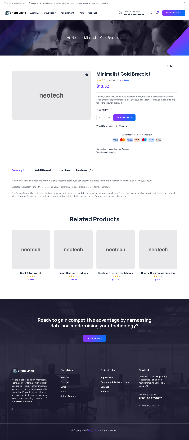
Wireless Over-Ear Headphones (115, 272)
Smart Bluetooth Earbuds (73, 272)
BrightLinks (93, 430)
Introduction (111, 149)
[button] (87, 75)
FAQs (81, 12)
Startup (112, 152)
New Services (123, 149)
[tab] (23, 172)
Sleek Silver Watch (31, 272)
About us (34, 12)
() (111, 80)
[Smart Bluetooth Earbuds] (73, 249)
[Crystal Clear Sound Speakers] (158, 249)
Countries (49, 12)
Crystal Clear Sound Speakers (158, 272)
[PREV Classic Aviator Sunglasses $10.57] (167, 66)
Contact (92, 12)
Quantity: (102, 110)
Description (20, 170)
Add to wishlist (105, 126)
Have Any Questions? (132, 11)
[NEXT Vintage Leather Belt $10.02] (174, 66)
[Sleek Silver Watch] (31, 249)
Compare (123, 126)
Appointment (67, 12)
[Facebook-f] (12, 409)
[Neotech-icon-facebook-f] (184, 3)
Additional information (52, 170)
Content (104, 152)
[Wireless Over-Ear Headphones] (115, 249)
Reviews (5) (84, 170)
